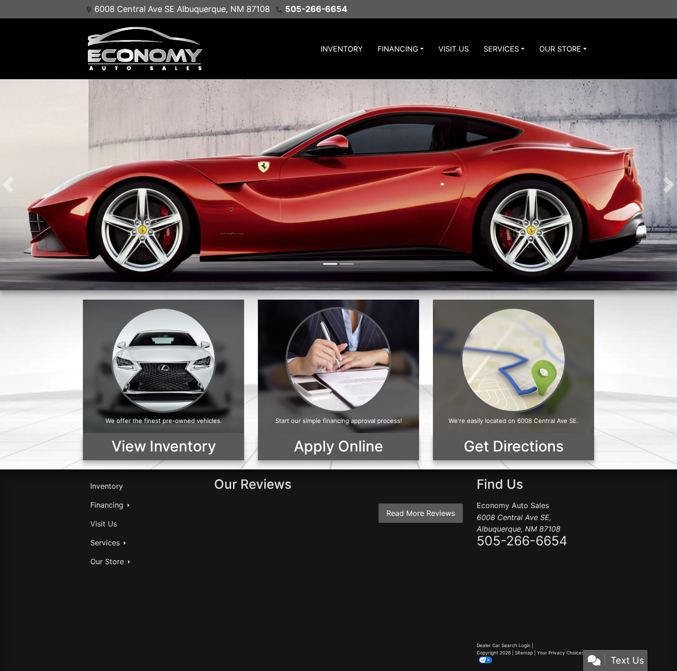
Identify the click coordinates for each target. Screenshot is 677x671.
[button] (8, 184)
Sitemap (524, 652)
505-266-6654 (316, 9)
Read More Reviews (420, 513)
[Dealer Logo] (144, 49)
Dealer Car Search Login (504, 645)
